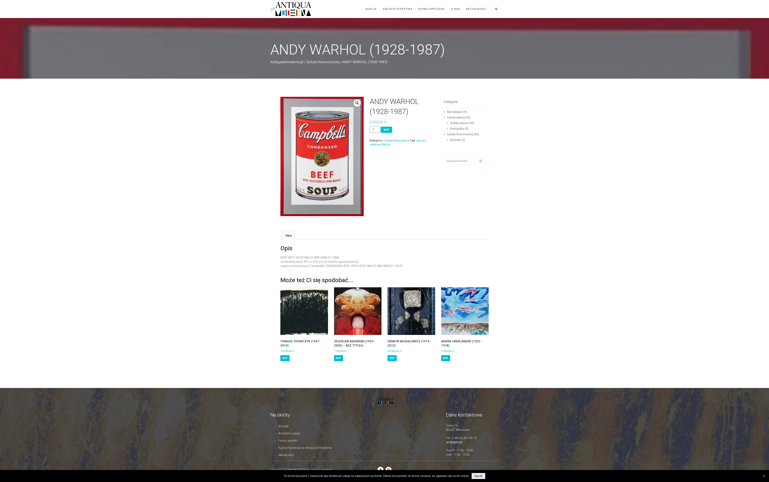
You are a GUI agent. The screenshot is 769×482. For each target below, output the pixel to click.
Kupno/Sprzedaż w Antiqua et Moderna (304, 448)
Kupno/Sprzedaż (432, 9)
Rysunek (455, 139)
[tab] (288, 235)
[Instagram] (389, 469)
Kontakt (283, 426)
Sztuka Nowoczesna (322, 62)
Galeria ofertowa (398, 9)
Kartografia (457, 128)
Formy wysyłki (287, 440)
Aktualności (476, 9)
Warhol (385, 144)
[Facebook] (380, 469)
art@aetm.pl (454, 442)
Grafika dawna (459, 123)
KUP (386, 129)
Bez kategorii (455, 111)
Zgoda (478, 475)
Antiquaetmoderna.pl (286, 62)
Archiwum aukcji (289, 433)
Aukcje (371, 9)
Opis (288, 235)
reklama (375, 144)
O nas (455, 9)
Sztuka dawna (456, 117)
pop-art (421, 140)
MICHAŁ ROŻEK (297, 469)
